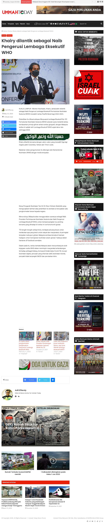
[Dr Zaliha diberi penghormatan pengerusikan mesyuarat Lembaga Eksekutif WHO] (26, 336)
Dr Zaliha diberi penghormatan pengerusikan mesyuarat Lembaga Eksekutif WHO (26, 345)
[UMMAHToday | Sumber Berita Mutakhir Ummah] (17, 12)
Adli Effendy (9, 110)
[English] (73, 24)
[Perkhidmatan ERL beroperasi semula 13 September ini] (59, 492)
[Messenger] (53, 380)
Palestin (22, 24)
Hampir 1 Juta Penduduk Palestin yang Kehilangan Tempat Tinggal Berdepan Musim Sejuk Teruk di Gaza (35, 503)
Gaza (28, 24)
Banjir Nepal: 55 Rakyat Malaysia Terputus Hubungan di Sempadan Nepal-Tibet (23, 426)
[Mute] (97, 161)
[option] (36, 425)
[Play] (77, 161)
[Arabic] (76, 24)
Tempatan (11, 24)
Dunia (10, 31)
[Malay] (71, 24)
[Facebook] (16, 396)
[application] (88, 155)
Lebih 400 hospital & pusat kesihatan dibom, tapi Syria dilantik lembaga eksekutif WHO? (60, 345)
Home (4, 24)
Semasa (9, 35)
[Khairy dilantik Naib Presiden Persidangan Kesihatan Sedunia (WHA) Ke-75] (44, 336)
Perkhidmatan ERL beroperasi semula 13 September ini (57, 502)
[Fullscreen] (101, 161)
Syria (17, 24)
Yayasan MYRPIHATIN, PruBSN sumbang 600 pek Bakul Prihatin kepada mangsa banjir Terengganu (12, 503)
